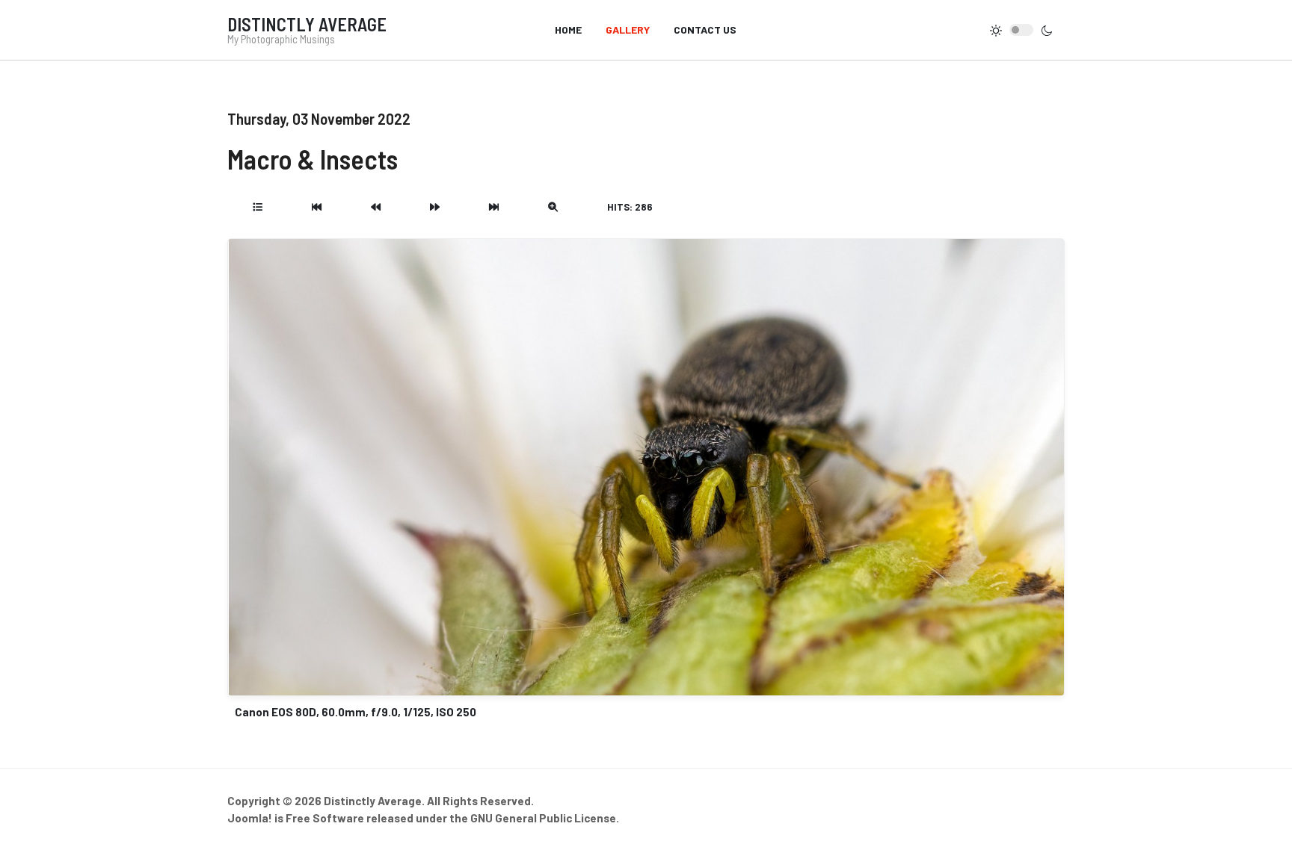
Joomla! (249, 818)
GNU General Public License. (544, 818)
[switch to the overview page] (257, 207)
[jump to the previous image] (375, 207)
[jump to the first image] (316, 207)
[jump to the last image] (494, 207)
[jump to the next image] (434, 207)
